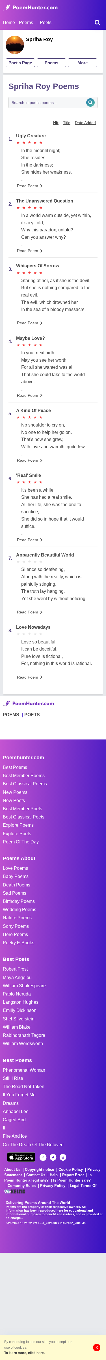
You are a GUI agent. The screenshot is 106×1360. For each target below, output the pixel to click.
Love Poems (15, 868)
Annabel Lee (16, 1111)
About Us (12, 1169)
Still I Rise (13, 1078)
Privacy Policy (52, 1186)
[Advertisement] (53, 1306)
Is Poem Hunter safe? (72, 1180)
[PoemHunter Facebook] (43, 1157)
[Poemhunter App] (21, 1157)
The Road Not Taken (23, 1086)
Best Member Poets (22, 808)
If (4, 1127)
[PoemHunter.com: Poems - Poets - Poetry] (30, 8)
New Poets (14, 800)
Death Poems (16, 884)
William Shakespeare (24, 985)
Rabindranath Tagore (24, 1035)
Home (9, 22)
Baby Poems (16, 876)
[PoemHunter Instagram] (62, 1157)
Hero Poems (15, 934)
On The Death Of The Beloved (33, 1144)
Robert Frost (15, 969)
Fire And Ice (15, 1136)
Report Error (73, 1175)
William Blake (17, 1027)
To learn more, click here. (24, 1353)
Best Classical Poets (23, 817)
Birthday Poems (19, 901)
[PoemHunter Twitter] (53, 1157)
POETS (32, 714)
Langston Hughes (20, 1002)
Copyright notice (39, 1169)
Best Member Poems (24, 775)
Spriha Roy (39, 39)
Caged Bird (14, 1119)
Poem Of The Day (21, 841)
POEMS (11, 714)
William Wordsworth (23, 1043)
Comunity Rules (22, 1186)
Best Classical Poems (25, 783)
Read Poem (27, 186)
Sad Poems (14, 893)
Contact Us (35, 1175)
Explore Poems (18, 825)
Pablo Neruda (17, 994)
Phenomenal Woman (24, 1070)
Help (54, 1175)
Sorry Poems (16, 926)
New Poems (15, 792)
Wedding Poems (19, 909)
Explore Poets (17, 833)
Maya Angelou (17, 977)
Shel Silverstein (18, 1018)
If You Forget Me (19, 1094)
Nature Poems (17, 917)
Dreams (11, 1103)
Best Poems (15, 767)
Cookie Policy (71, 1169)
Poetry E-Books (18, 942)
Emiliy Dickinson (19, 1010)
